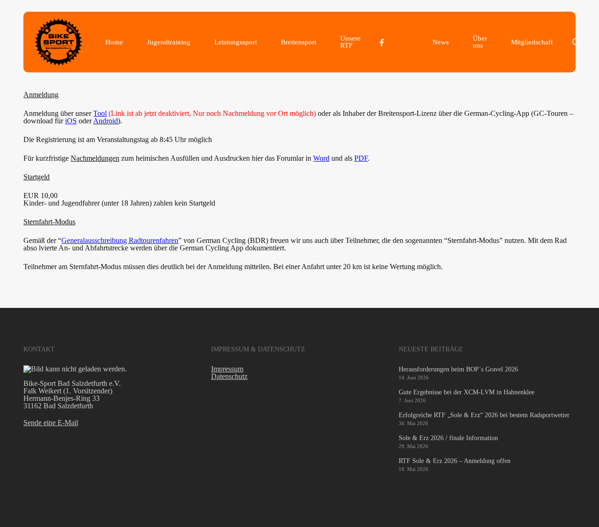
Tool (100, 113)
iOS (71, 121)
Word (321, 158)
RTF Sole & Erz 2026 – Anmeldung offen (455, 460)
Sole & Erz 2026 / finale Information (448, 438)
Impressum (227, 369)
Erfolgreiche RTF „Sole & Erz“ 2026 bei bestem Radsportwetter (484, 415)
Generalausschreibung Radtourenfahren (119, 240)
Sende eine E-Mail (50, 423)
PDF (361, 158)
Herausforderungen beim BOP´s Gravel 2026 (458, 369)
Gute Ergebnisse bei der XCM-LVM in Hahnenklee (466, 392)
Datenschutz (229, 376)
